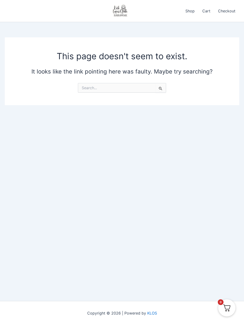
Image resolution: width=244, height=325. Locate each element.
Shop (190, 11)
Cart (206, 11)
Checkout (226, 11)
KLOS (152, 313)
